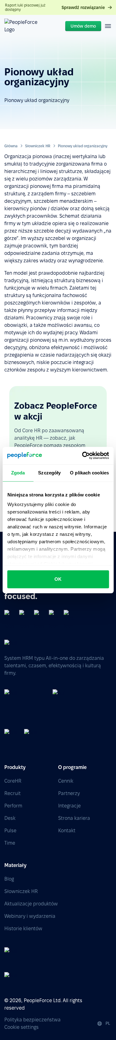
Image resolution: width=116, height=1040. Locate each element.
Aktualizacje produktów (31, 903)
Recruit (12, 793)
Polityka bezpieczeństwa (32, 1019)
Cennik (65, 781)
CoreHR (12, 781)
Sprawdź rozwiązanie (83, 7)
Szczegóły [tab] (49, 472)
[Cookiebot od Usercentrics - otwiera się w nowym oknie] (82, 455)
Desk (9, 818)
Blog (9, 879)
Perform (13, 805)
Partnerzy (69, 793)
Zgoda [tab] (18, 472)
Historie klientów (23, 928)
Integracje (69, 805)
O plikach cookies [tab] (89, 472)
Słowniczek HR (37, 146)
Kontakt (66, 830)
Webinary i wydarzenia (29, 916)
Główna (11, 146)
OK (58, 579)
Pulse (10, 830)
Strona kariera (74, 818)
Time (9, 843)
